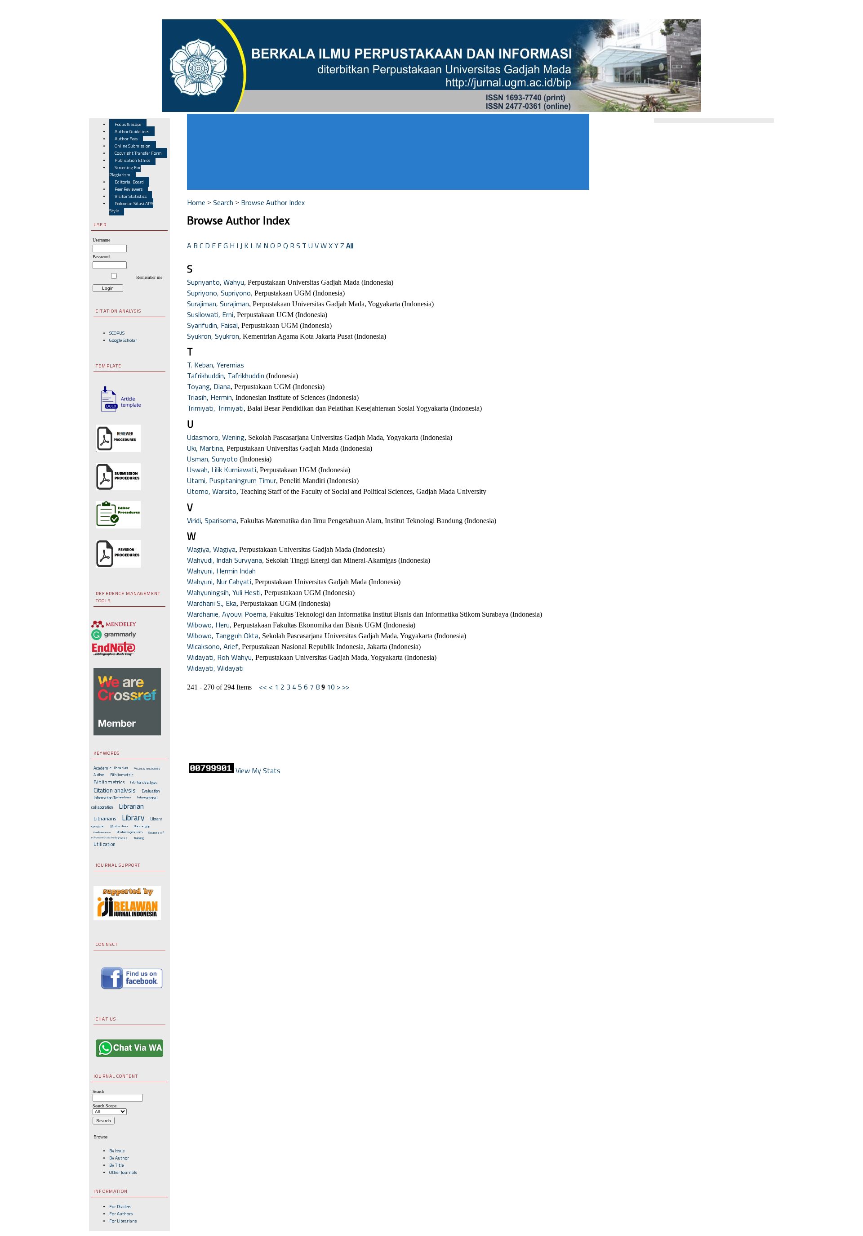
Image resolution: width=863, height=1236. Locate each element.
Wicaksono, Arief (212, 646)
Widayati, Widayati (215, 668)
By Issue (117, 1150)
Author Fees (126, 138)
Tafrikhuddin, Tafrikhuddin (225, 375)
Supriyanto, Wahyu (215, 282)
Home (196, 202)
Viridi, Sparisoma (211, 520)
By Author (119, 1157)
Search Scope (104, 1105)
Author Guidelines (132, 131)
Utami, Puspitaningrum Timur (231, 480)
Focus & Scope (128, 124)
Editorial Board (129, 181)
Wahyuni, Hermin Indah (221, 570)
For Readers (120, 1206)
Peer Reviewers (128, 189)
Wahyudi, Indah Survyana (224, 560)
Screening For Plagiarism (125, 171)
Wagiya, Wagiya (211, 549)
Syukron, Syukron (213, 336)
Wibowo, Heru (208, 624)
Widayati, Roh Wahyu (219, 657)
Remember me (149, 277)
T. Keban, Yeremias (215, 364)
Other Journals (123, 1172)
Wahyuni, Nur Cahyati (219, 581)
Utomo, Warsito (211, 491)
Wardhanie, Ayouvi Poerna (226, 614)
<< (263, 686)
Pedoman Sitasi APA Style (131, 207)
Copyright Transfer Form (138, 153)
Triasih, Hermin (209, 397)
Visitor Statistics (131, 196)
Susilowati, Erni (210, 314)
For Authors (121, 1213)
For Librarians (123, 1220)
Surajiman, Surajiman (218, 303)
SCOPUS (117, 332)
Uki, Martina (205, 448)
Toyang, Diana (209, 386)
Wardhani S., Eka (211, 603)
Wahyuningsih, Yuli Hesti (224, 592)
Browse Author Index (273, 202)
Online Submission (133, 145)
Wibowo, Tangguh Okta (222, 635)
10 (331, 686)
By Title (116, 1165)
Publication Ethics (132, 160)
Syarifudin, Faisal (212, 325)
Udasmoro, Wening (216, 437)
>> (345, 686)
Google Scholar (123, 340)
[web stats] (211, 770)
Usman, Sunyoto (212, 458)
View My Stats (258, 770)
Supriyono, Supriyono (219, 292)
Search (223, 202)
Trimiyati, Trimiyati (215, 408)
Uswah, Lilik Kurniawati (221, 469)
